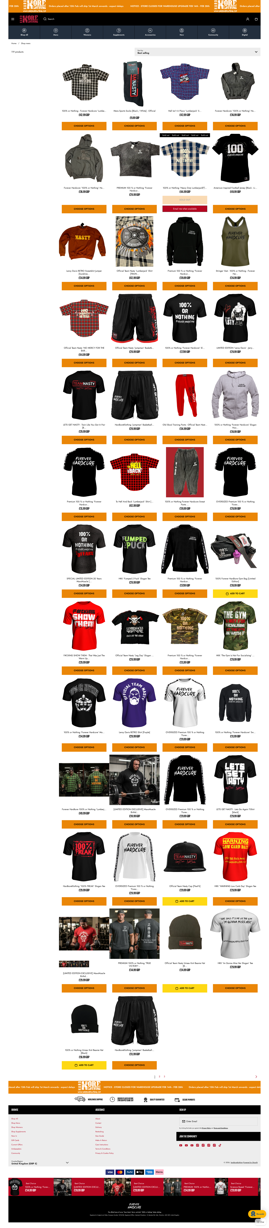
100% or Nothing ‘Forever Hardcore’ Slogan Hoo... (235, 426)
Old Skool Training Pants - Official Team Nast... (185, 424)
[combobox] (142, 19)
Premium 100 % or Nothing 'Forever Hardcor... (185, 272)
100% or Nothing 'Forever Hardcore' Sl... (185, 348)
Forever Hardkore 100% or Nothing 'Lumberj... (84, 809)
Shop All (14, 1118)
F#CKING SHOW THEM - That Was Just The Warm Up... (84, 657)
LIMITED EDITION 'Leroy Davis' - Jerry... (235, 348)
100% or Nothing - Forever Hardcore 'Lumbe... (84, 111)
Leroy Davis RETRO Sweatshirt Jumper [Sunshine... (84, 272)
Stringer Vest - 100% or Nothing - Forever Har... (235, 272)
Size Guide (99, 1136)
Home (13, 43)
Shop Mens (15, 1123)
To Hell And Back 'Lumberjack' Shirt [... (134, 501)
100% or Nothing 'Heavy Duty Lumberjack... (185, 188)
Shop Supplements (18, 1131)
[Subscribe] (254, 1121)
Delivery (98, 1127)
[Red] (64, 964)
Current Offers (16, 1144)
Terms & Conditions (102, 1148)
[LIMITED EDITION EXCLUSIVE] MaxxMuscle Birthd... (134, 811)
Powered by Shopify (250, 1162)
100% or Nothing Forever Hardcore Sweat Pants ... (185, 503)
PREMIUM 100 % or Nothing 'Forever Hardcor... (134, 189)
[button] (256, 19)
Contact (98, 1123)
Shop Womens (17, 1127)
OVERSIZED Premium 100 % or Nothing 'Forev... (235, 503)
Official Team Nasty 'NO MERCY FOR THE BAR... (84, 349)
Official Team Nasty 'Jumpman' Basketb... (134, 348)
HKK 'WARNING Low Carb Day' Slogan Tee (235, 886)
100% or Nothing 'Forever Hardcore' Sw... (235, 732)
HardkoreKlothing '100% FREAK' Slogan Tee (84, 886)
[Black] (84, 964)
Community (15, 1153)
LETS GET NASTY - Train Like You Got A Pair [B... (84, 426)
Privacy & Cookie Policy (104, 1153)
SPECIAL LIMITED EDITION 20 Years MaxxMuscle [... (84, 580)
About (97, 1118)
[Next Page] (255, 1076)
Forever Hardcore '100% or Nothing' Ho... (235, 111)
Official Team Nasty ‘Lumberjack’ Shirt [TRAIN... (134, 272)
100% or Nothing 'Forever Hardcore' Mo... (84, 732)
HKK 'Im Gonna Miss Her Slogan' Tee (235, 963)
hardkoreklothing (237, 1162)
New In (14, 1136)
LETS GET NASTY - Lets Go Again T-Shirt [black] (235, 811)
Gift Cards (15, 1140)
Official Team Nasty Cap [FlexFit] (184, 886)
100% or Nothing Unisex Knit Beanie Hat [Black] (84, 1052)
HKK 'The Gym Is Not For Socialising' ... (235, 655)
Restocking (99, 1131)
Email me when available (185, 208)
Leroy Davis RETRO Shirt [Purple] (134, 732)
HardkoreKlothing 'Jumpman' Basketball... (134, 424)
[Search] (43, 19)
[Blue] (74, 964)
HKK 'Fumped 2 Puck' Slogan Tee (134, 578)
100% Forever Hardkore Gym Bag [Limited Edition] (235, 580)
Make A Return (101, 1140)
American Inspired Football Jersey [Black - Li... (235, 188)
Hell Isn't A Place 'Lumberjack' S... (184, 111)
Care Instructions (101, 1144)
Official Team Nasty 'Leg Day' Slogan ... (134, 655)
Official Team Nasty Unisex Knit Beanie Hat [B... (185, 965)
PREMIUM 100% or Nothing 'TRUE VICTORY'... (134, 965)
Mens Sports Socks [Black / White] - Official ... (135, 112)
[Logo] (29, 19)
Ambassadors (16, 1148)
